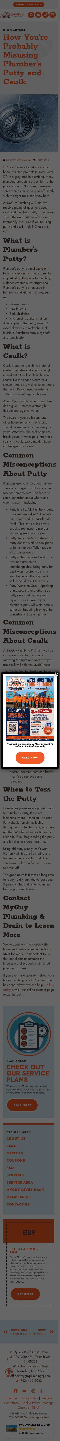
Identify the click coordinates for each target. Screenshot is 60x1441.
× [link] (57, 674)
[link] (30, 758)
